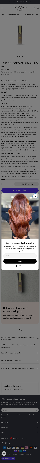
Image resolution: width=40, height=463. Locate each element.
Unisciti (20, 261)
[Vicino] (35, 196)
